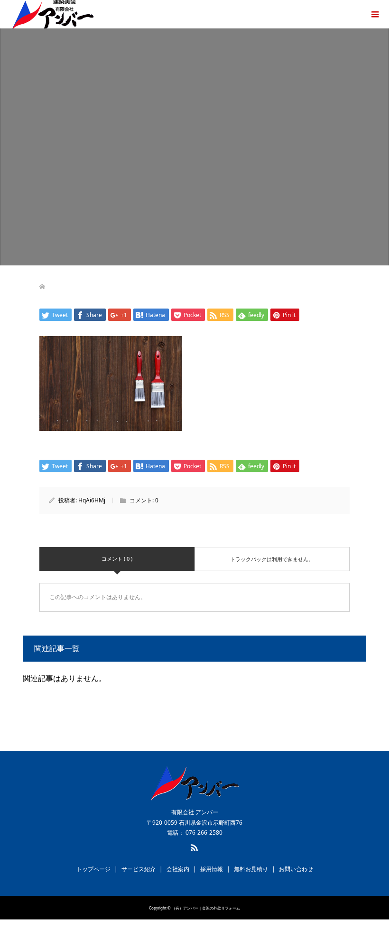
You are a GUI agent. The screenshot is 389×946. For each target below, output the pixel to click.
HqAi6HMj (91, 500)
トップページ (93, 869)
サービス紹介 (138, 869)
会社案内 (178, 869)
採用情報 (211, 869)
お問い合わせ (296, 869)
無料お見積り (251, 869)
